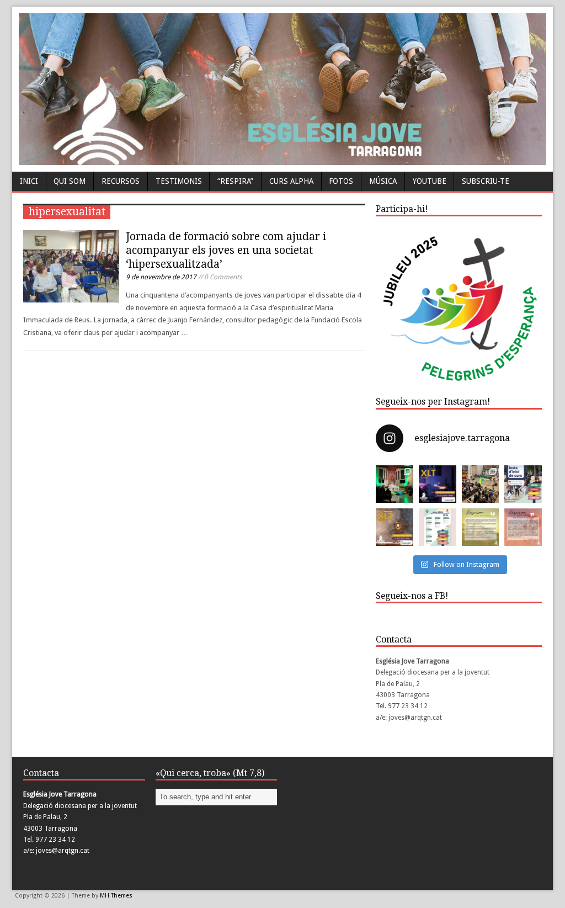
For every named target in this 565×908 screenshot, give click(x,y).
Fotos (341, 181)
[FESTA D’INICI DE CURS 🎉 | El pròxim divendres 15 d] (523, 484)
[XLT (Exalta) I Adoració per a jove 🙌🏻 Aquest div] (394, 484)
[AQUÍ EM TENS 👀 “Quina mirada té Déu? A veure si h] (480, 527)
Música (383, 181)
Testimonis (179, 181)
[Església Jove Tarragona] (282, 159)
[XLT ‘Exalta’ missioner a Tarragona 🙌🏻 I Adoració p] (394, 527)
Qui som (70, 181)
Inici (29, 181)
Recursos (121, 181)
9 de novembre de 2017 (161, 277)
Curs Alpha (291, 181)
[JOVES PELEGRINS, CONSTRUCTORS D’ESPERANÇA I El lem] (437, 527)
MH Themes (116, 895)
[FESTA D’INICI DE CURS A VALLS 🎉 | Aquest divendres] (480, 484)
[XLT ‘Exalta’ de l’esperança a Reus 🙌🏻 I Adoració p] (437, 484)
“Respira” (235, 181)
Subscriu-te (485, 181)
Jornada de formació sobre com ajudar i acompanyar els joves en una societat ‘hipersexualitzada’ (226, 250)
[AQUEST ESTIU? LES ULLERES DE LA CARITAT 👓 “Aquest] (523, 527)
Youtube (429, 181)
